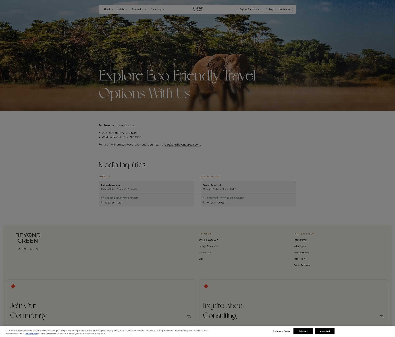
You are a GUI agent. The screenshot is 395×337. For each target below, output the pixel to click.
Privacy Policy (31, 333)
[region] (197, 331)
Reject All (303, 331)
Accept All (325, 331)
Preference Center (281, 331)
